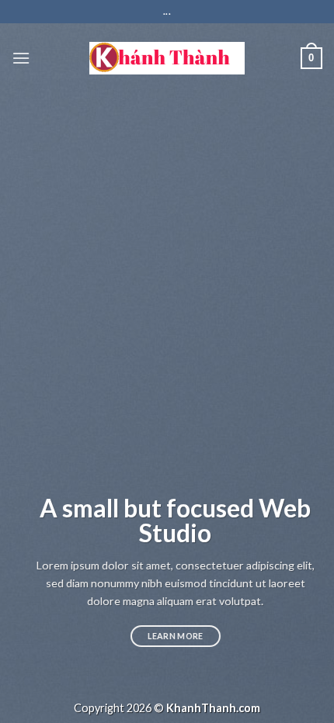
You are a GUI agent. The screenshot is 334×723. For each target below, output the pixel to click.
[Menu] (21, 58)
